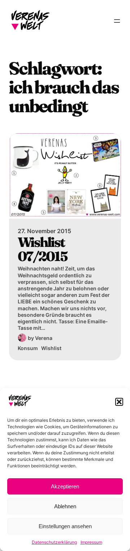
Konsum (28, 348)
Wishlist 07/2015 (42, 249)
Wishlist (51, 348)
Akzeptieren (65, 486)
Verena (43, 338)
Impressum (91, 542)
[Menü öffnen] (117, 21)
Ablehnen (65, 506)
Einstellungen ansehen (65, 526)
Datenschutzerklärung (54, 542)
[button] (119, 401)
